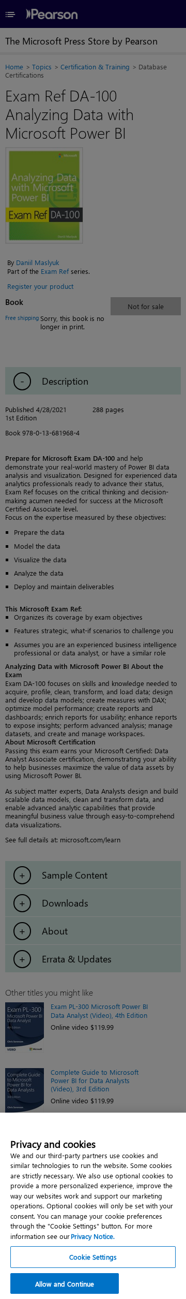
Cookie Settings (93, 1256)
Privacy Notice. (93, 1236)
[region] (93, 1206)
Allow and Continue (64, 1283)
